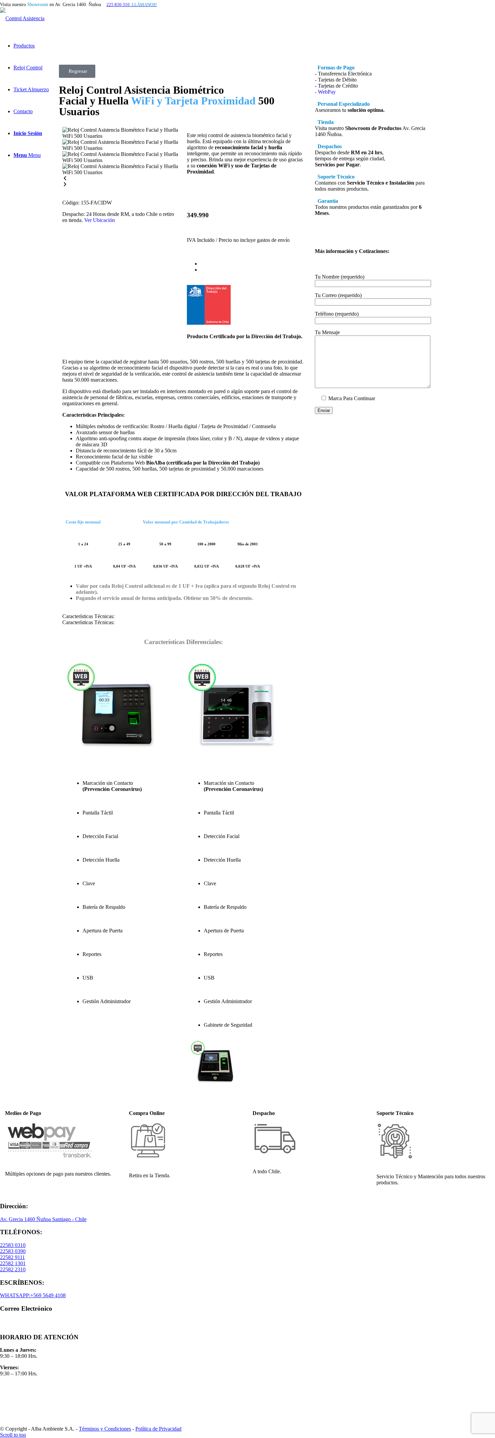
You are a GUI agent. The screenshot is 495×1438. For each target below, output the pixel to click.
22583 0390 (13, 1251)
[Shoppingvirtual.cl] (22, 1388)
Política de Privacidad (158, 1429)
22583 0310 (13, 1245)
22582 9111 (12, 1257)
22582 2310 (13, 1269)
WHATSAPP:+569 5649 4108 (33, 1295)
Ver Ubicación (99, 220)
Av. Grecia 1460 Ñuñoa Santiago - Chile (43, 1219)
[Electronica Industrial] (22, 1405)
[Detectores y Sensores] (22, 1396)
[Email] (33, 1324)
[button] (121, 178)
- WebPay (325, 92)
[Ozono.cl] (22, 1423)
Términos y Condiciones (105, 1429)
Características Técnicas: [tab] (88, 616)
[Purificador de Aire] (22, 1414)
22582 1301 (13, 1263)
